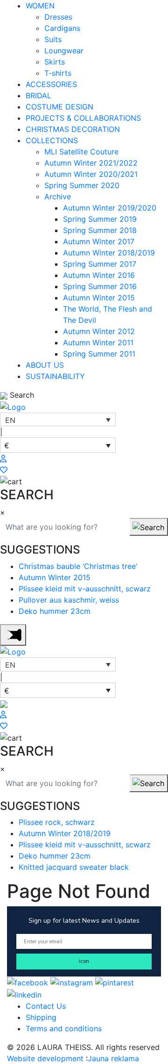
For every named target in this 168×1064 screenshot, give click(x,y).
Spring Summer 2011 (99, 353)
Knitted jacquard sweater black (74, 867)
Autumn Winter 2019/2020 (109, 207)
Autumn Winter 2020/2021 (91, 174)
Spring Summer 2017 (99, 264)
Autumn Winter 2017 (98, 241)
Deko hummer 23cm (55, 611)
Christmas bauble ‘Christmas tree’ (78, 566)
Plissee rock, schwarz (57, 822)
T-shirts (57, 73)
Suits (53, 39)
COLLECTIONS (52, 140)
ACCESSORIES (51, 84)
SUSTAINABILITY (55, 376)
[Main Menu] (13, 635)
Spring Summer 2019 (100, 219)
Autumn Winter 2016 (99, 275)
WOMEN (40, 5)
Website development (46, 1058)
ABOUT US (45, 365)
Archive (57, 196)
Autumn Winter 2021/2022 (91, 163)
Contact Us (46, 1006)
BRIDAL (38, 95)
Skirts (54, 61)
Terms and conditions (64, 1028)
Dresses (58, 17)
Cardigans (62, 28)
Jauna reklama (113, 1058)
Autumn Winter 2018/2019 (109, 252)
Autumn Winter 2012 (99, 331)
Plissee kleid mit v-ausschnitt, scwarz (85, 588)
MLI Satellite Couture (81, 151)
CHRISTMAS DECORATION (73, 129)
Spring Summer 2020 (81, 185)
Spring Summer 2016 (100, 286)
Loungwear (64, 50)
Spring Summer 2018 (100, 230)
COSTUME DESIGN (59, 106)
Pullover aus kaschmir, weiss (69, 600)
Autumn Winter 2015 (99, 297)
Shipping (41, 1017)
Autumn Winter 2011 (98, 342)
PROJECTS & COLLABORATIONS (83, 118)
